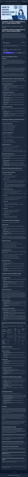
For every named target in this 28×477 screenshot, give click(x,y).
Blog (16, 1)
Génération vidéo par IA (5, 49)
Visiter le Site (8, 52)
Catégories (9, 1)
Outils (12, 1)
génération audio (10, 49)
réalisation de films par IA (5, 50)
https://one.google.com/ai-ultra (12, 125)
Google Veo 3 (7, 42)
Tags (14, 1)
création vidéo (19, 49)
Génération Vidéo (23, 42)
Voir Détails (19, 52)
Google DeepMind (15, 49)
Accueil (7, 1)
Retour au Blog (14, 472)
